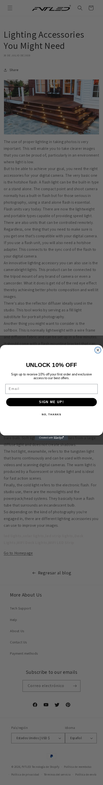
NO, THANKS (51, 414)
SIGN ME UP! (51, 402)
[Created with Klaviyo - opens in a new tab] (51, 437)
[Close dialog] (98, 350)
